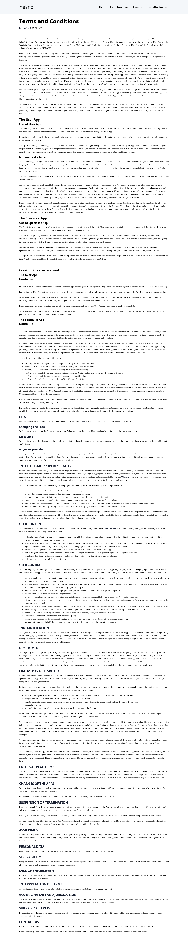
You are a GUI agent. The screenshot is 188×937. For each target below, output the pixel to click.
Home (102, 7)
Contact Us (138, 7)
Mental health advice (158, 7)
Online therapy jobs (119, 7)
